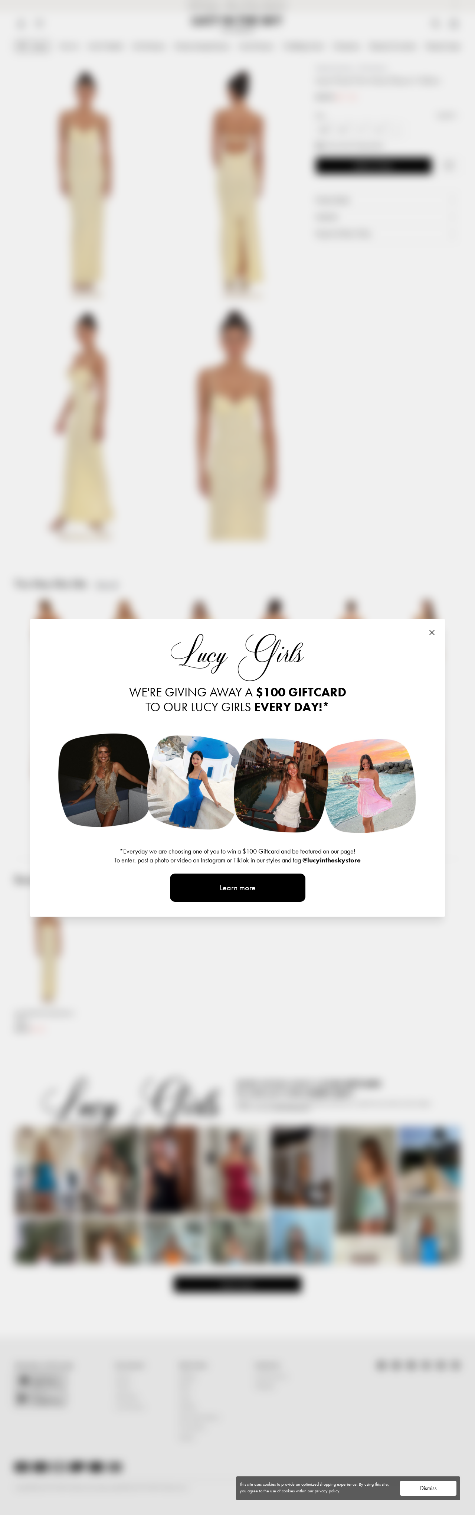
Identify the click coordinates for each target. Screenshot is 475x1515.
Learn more (238, 887)
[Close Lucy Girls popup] (432, 632)
